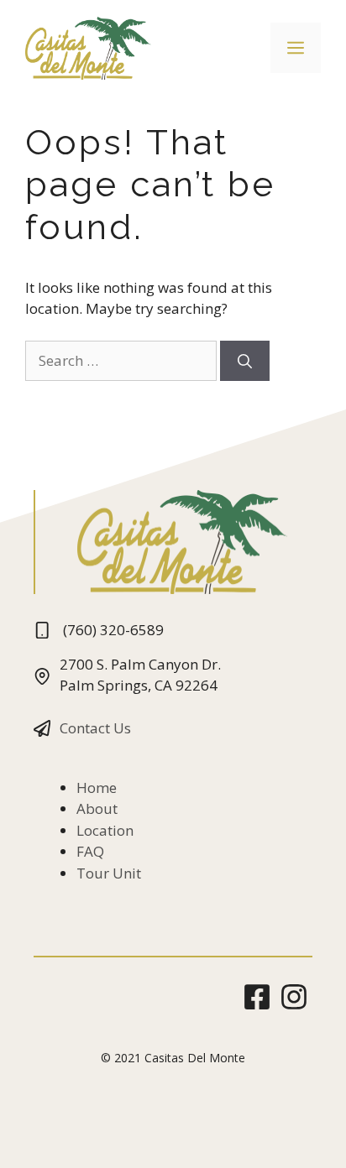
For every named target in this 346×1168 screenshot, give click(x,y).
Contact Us (95, 728)
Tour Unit (108, 873)
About (97, 808)
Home (96, 787)
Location (105, 830)
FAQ (90, 851)
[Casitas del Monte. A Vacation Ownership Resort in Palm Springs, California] (88, 46)
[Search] (245, 361)
